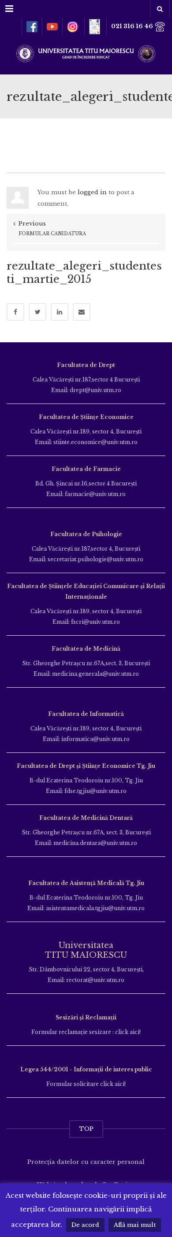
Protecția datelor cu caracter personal (86, 1162)
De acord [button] (85, 1225)
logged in (92, 192)
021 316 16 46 (132, 26)
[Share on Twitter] (37, 312)
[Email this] (81, 312)
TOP (86, 1129)
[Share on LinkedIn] (59, 312)
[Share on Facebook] (15, 312)
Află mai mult (135, 1225)
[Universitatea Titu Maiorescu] (86, 52)
